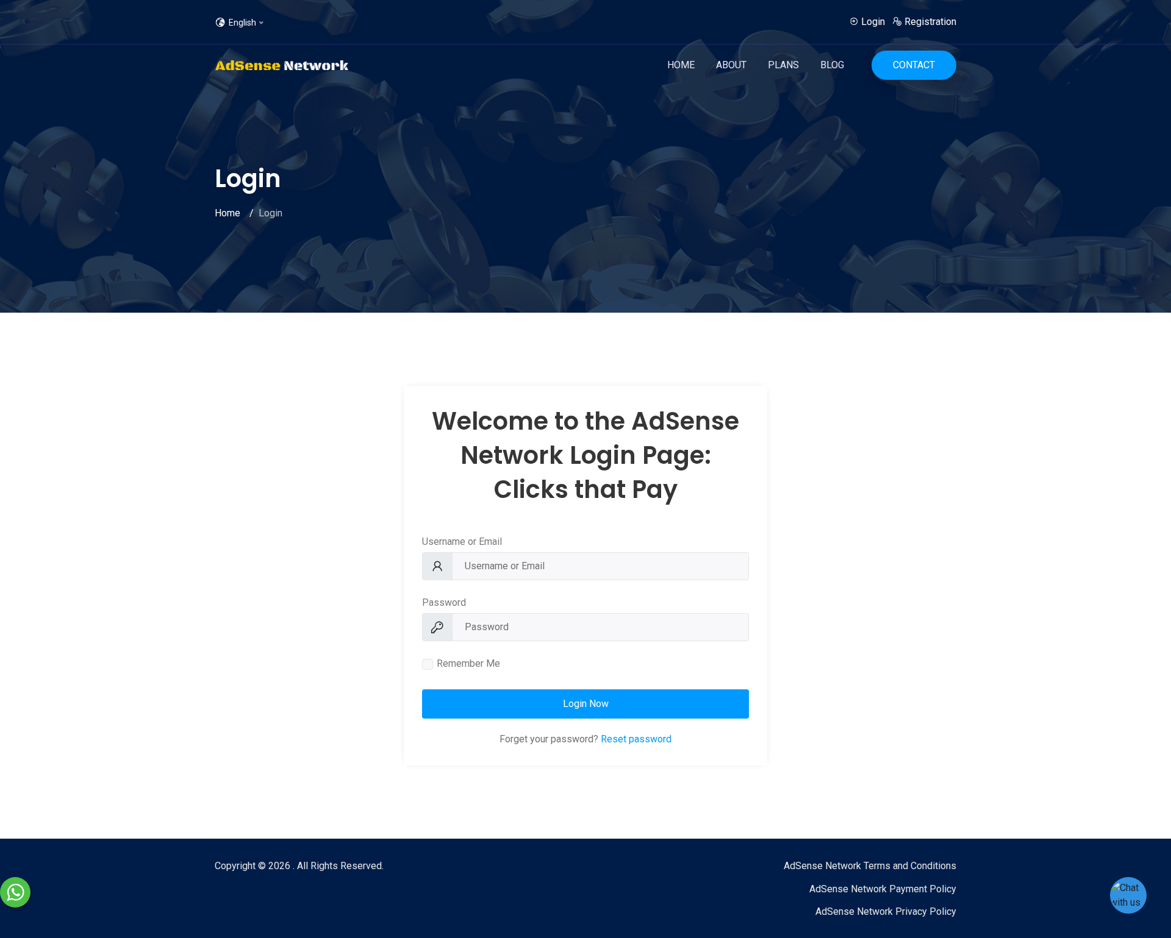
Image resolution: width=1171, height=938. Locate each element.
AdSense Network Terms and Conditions (870, 866)
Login (872, 21)
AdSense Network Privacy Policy (885, 911)
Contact (914, 65)
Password (444, 602)
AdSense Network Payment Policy (882, 889)
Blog (832, 65)
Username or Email (462, 541)
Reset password (636, 739)
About (731, 65)
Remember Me (468, 663)
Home (681, 65)
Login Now (586, 703)
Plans (783, 65)
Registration (929, 21)
